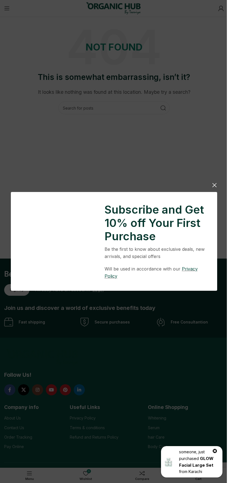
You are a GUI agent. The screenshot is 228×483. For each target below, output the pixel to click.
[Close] (214, 185)
